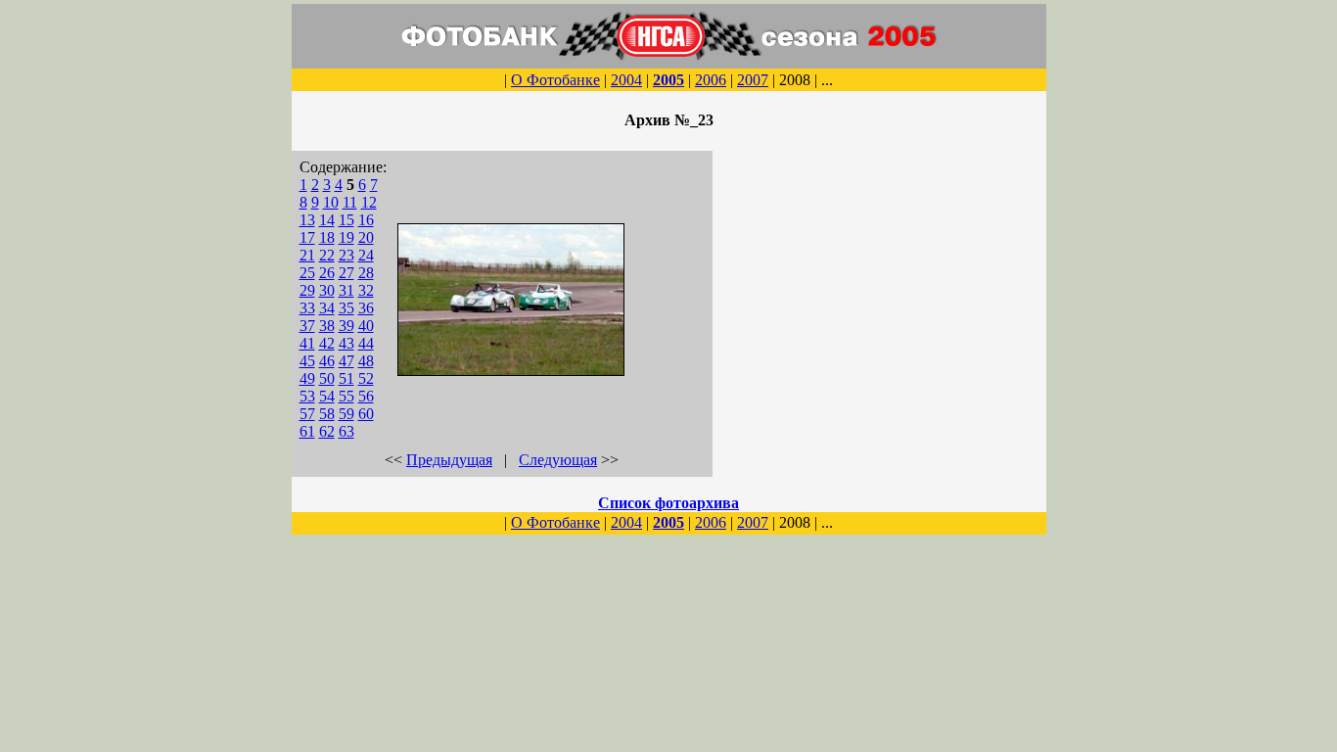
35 (346, 308)
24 (366, 255)
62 (327, 431)
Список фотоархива (668, 502)
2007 (752, 79)
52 (366, 378)
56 (366, 396)
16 (366, 220)
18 (327, 237)
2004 (626, 79)
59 (346, 413)
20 (366, 237)
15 (346, 220)
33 (307, 308)
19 (346, 237)
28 (366, 272)
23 (346, 255)
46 (327, 360)
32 (366, 290)
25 (307, 272)
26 (327, 272)
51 (346, 378)
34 (327, 308)
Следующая (558, 459)
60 (366, 413)
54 (327, 396)
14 (327, 220)
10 (331, 202)
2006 (710, 79)
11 (350, 202)
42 (327, 343)
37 (307, 325)
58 (327, 413)
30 (327, 290)
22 (327, 255)
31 (346, 290)
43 (346, 343)
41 (307, 343)
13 (307, 220)
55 (346, 396)
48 (366, 360)
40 (366, 325)
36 (366, 308)
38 (327, 325)
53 (307, 396)
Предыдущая (449, 459)
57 (307, 413)
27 (346, 272)
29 (307, 290)
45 (307, 360)
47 (346, 360)
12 (369, 202)
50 (327, 378)
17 (307, 237)
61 (307, 431)
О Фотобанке (555, 79)
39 (346, 325)
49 (307, 378)
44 (366, 343)
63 (346, 431)
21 (307, 255)
